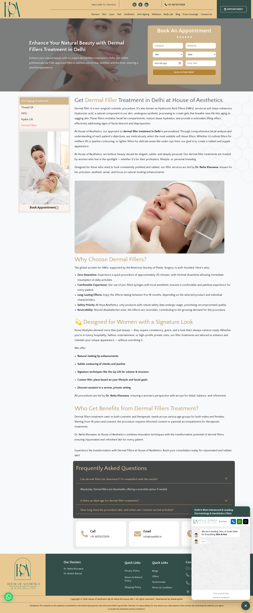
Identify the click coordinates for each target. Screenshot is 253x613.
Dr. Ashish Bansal (73, 573)
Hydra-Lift (27, 119)
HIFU (24, 113)
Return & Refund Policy (133, 579)
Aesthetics (129, 14)
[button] (8, 596)
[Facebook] (140, 5)
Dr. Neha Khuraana (73, 568)
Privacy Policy (132, 570)
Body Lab (168, 14)
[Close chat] (245, 605)
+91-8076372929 (176, 4)
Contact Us (206, 14)
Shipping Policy (133, 587)
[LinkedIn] (146, 5)
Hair (119, 14)
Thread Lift (27, 107)
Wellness (156, 14)
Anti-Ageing (143, 14)
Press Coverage (190, 14)
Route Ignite (177, 599)
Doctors (95, 14)
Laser (111, 14)
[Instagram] (134, 5)
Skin (104, 14)
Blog (178, 14)
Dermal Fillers (28, 125)
